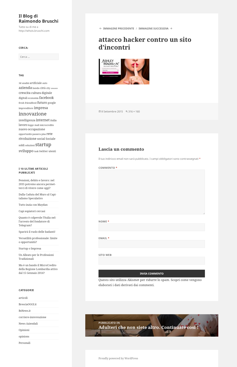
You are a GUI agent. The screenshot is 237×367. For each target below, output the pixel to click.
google (52, 103)
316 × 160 (134, 111)
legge (31, 125)
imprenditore (26, 108)
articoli (23, 298)
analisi (25, 83)
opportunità (25, 134)
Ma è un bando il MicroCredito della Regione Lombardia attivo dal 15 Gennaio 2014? (38, 269)
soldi (22, 145)
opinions (24, 336)
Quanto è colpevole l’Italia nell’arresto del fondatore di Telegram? (37, 221)
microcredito (47, 125)
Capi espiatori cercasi (32, 211)
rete (49, 134)
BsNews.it (25, 310)
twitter (43, 151)
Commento (108, 168)
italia (53, 120)
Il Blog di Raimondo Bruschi (38, 18)
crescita (24, 93)
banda (36, 88)
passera (36, 134)
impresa (41, 107)
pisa (43, 134)
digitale (47, 93)
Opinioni (24, 330)
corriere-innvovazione (32, 317)
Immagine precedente (118, 28)
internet (43, 119)
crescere (54, 88)
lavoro (23, 125)
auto (44, 83)
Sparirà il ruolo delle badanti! (37, 232)
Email (104, 238)
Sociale (50, 139)
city (48, 88)
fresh (21, 102)
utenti (52, 151)
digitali (23, 98)
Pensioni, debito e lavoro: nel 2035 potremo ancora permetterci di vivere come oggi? (37, 184)
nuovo (23, 129)
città (43, 88)
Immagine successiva (153, 28)
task (36, 151)
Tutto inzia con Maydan (33, 204)
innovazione (33, 113)
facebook (46, 97)
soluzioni (30, 145)
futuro (42, 102)
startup (43, 144)
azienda (25, 87)
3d (20, 83)
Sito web (105, 255)
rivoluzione (27, 138)
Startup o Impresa (30, 248)
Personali (24, 343)
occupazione (36, 129)
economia (33, 98)
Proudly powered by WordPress (118, 358)
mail (37, 125)
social (41, 139)
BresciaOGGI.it (28, 304)
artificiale (36, 83)
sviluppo (26, 150)
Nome (104, 221)
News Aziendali (28, 323)
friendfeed (31, 102)
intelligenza (27, 120)
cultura (36, 93)
